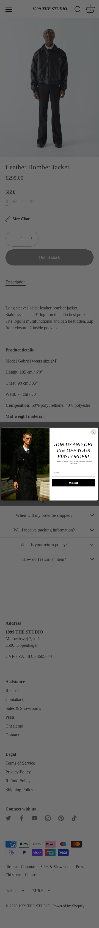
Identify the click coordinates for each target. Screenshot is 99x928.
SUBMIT (73, 482)
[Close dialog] (93, 432)
